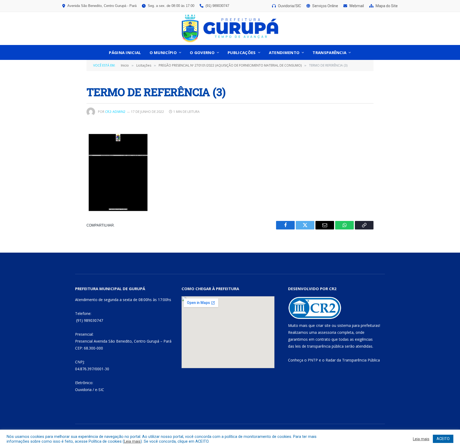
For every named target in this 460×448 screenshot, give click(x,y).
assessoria (327, 332)
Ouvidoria (83, 389)
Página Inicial (125, 52)
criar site (323, 325)
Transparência (329, 52)
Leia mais (132, 441)
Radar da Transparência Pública (353, 360)
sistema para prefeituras (358, 325)
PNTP (313, 360)
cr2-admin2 (115, 111)
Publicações (242, 52)
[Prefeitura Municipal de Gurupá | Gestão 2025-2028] (230, 28)
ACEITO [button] (443, 439)
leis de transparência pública (319, 346)
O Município (163, 52)
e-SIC (99, 389)
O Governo (202, 52)
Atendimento (284, 52)
